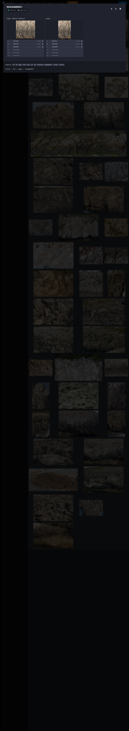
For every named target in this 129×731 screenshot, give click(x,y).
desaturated (40, 64)
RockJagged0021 (48, 64)
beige (28, 64)
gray (32, 64)
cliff (16, 64)
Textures (7, 69)
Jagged (20, 69)
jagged (20, 64)
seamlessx (61, 64)
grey (35, 64)
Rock (14, 69)
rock (13, 64)
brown (24, 64)
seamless (55, 64)
